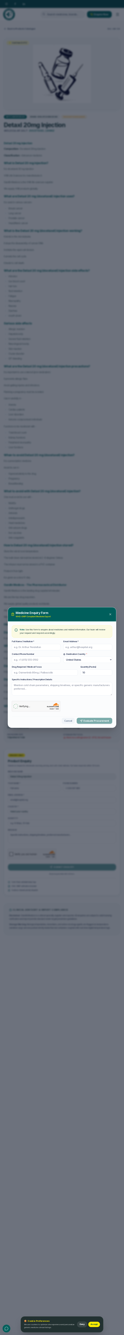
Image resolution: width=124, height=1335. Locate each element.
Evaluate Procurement (96, 720)
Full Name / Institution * (23, 641)
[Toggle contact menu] (6, 1328)
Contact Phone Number (23, 654)
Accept (94, 1324)
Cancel (68, 720)
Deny (82, 1324)
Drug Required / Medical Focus (26, 667)
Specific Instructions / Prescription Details (32, 679)
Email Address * (71, 641)
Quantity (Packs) (88, 667)
